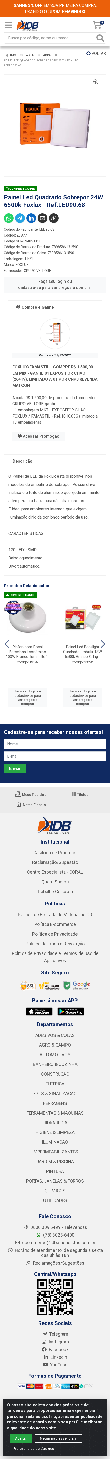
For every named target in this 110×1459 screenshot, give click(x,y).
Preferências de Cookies (33, 1448)
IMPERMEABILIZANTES (55, 1151)
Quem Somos (55, 881)
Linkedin (58, 1357)
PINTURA (55, 1171)
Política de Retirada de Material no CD (55, 914)
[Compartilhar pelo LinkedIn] (31, 218)
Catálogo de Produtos (55, 852)
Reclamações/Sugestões (58, 1263)
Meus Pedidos (33, 795)
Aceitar (21, 1438)
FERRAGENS (55, 1103)
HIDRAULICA (55, 1122)
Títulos (82, 795)
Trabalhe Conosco (55, 891)
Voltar (98, 53)
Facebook (58, 1349)
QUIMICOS (55, 1190)
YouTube (58, 1364)
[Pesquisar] (100, 38)
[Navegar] (7, 644)
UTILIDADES (55, 1200)
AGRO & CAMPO (55, 1045)
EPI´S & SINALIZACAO (55, 1093)
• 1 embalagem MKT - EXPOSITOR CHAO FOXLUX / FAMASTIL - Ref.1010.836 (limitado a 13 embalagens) (55, 416)
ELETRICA (55, 1083)
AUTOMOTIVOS (55, 1054)
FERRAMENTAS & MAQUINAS (55, 1113)
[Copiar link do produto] (54, 218)
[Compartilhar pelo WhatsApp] (9, 218)
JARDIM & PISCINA (55, 1161)
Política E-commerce (55, 924)
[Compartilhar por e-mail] (42, 218)
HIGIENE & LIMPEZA (55, 1132)
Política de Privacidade (55, 934)
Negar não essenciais (58, 1438)
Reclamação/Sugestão (55, 862)
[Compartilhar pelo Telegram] (20, 218)
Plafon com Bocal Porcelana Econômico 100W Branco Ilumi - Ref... (27, 652)
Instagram (58, 1341)
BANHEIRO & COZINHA (55, 1064)
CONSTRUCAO (55, 1074)
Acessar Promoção (40, 436)
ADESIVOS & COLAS (55, 1035)
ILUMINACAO (55, 1142)
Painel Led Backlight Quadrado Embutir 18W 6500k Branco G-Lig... (82, 652)
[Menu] (8, 25)
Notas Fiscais (34, 805)
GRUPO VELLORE (37, 270)
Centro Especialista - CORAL (55, 872)
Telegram (58, 1334)
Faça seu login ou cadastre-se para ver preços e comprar (55, 284)
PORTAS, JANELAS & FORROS (55, 1181)
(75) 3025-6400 (58, 1235)
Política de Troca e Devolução (55, 943)
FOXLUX (22, 265)
